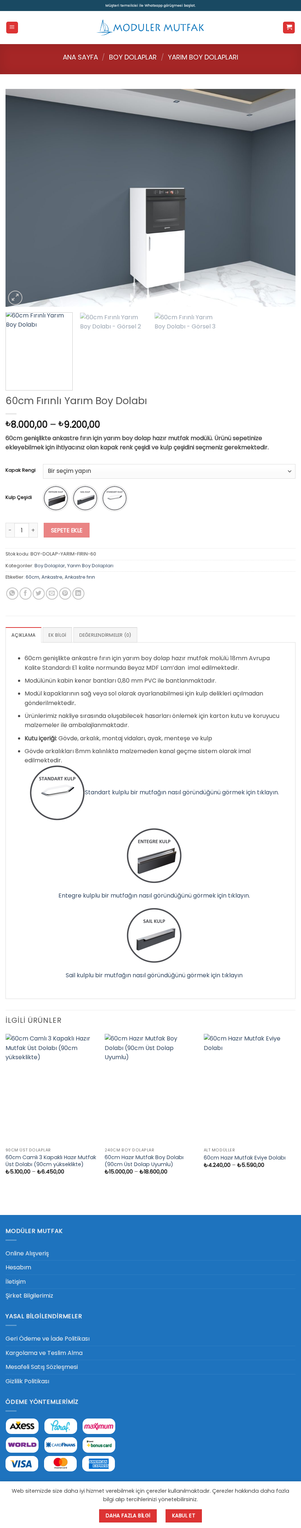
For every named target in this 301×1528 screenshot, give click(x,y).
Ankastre (51, 577)
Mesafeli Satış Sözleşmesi (42, 1367)
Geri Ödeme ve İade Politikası (48, 1338)
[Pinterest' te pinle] (65, 593)
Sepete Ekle (67, 530)
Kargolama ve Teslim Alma (44, 1353)
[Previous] (20, 198)
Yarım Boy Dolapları (203, 57)
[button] (12, 28)
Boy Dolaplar (133, 57)
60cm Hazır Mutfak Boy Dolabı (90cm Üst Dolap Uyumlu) (144, 1161)
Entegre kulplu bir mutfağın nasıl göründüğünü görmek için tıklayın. (154, 895)
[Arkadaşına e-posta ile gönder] (52, 593)
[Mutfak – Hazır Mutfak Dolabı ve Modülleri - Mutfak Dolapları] (150, 27)
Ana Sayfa (80, 57)
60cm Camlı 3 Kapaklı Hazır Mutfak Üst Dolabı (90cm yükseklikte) (51, 1161)
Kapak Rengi (21, 470)
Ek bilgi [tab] (57, 635)
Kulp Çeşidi (19, 497)
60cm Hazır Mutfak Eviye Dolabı (245, 1157)
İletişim (16, 1281)
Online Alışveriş (27, 1253)
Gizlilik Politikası (27, 1381)
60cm (32, 577)
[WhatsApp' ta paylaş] (12, 593)
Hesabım (18, 1267)
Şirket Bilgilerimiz (29, 1295)
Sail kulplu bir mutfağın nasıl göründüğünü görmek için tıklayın (154, 975)
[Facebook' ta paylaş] (25, 593)
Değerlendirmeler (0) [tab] (105, 635)
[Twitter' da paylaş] (39, 593)
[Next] (280, 198)
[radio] (56, 498)
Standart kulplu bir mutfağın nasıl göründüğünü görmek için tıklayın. (182, 792)
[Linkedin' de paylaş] (78, 593)
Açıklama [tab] (23, 635)
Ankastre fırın (80, 577)
